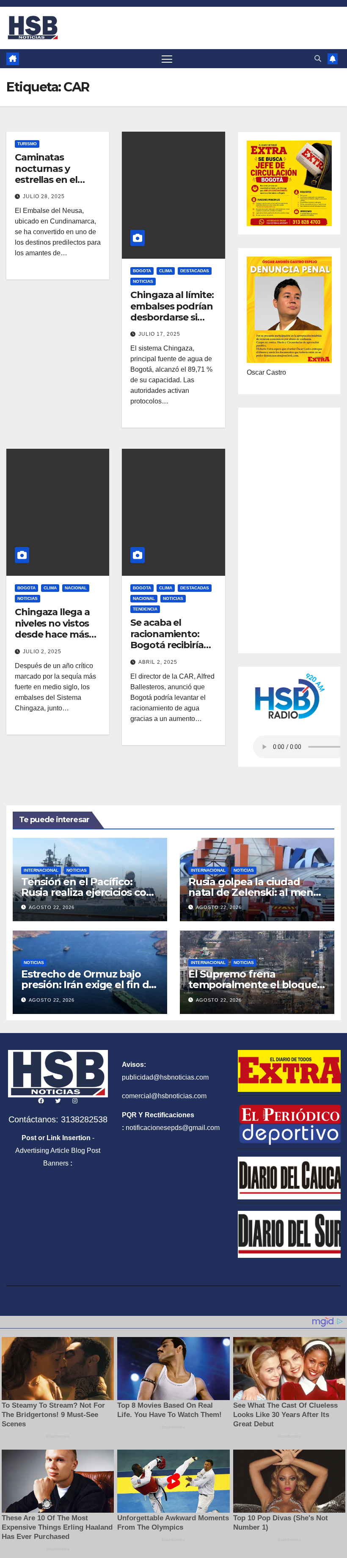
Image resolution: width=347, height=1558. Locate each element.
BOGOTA (142, 270)
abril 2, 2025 (157, 662)
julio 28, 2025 (44, 196)
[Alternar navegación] (167, 58)
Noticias (143, 281)
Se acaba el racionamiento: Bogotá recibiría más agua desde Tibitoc (168, 645)
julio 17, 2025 (159, 334)
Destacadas (194, 270)
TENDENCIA (145, 609)
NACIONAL (76, 588)
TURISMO (27, 143)
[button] (317, 58)
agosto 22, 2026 (51, 907)
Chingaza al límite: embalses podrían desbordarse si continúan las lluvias (171, 317)
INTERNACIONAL (41, 870)
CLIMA (165, 270)
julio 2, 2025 (42, 652)
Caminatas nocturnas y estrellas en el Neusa (46, 174)
